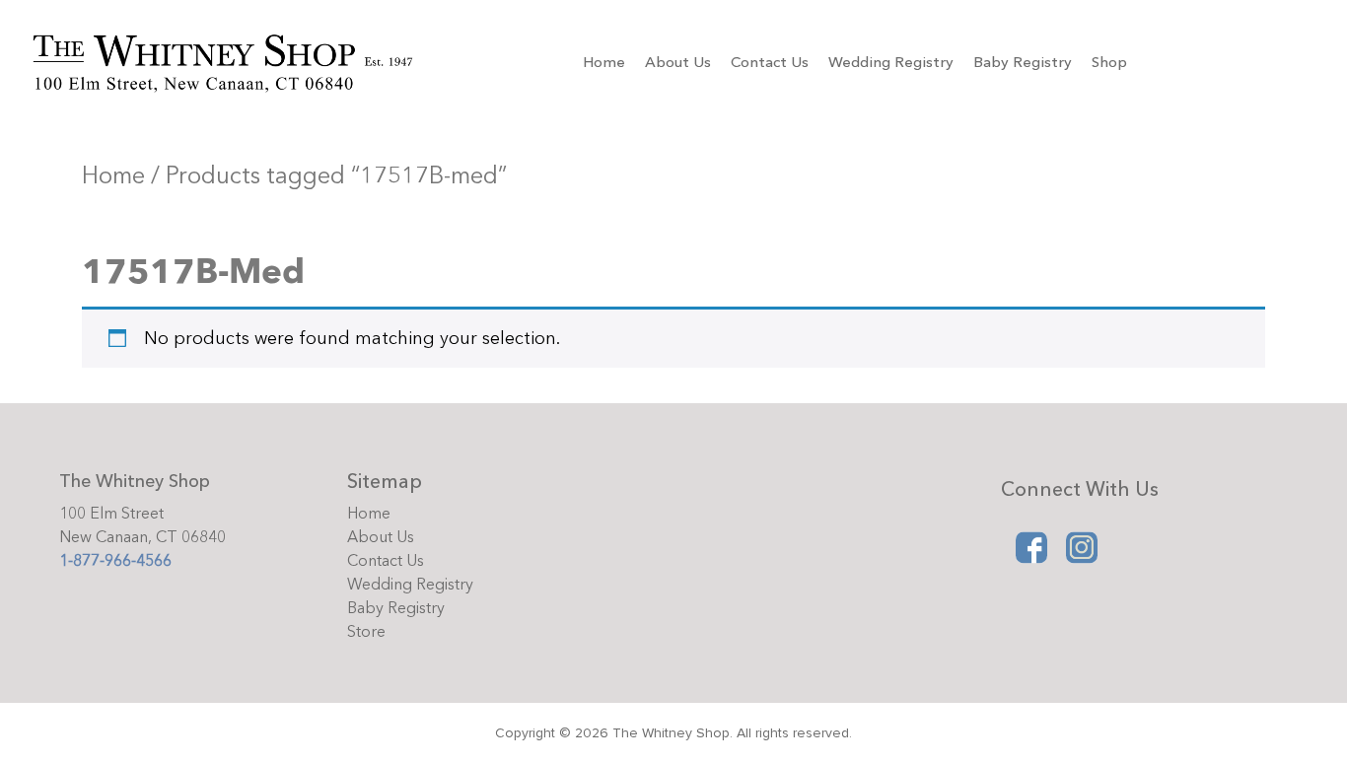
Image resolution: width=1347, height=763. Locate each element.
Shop (1109, 62)
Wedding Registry (891, 62)
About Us (678, 62)
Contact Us (770, 62)
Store (366, 632)
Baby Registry (1022, 62)
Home (604, 62)
